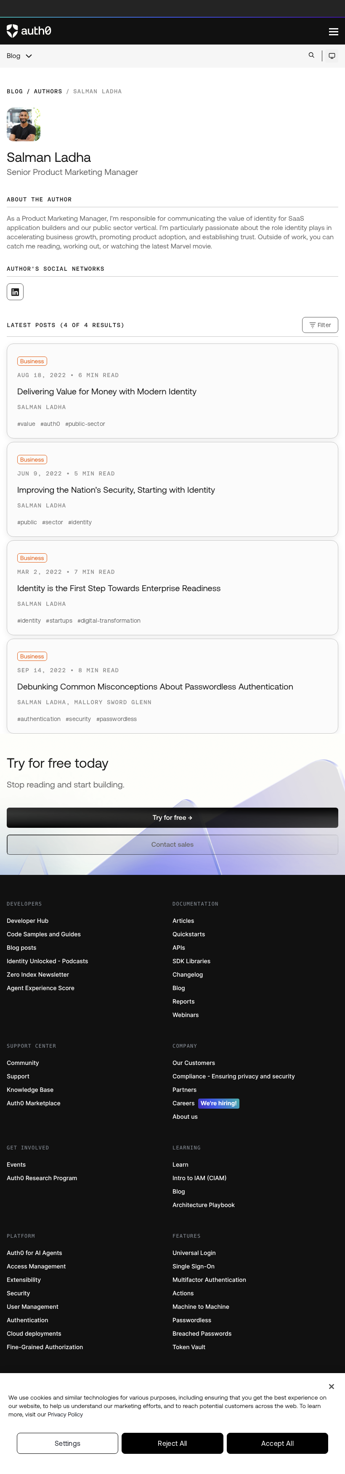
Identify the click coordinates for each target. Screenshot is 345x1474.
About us (185, 1116)
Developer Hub (27, 921)
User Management (32, 1306)
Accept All (277, 1443)
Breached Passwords (201, 1333)
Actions (183, 1293)
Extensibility (24, 1280)
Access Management (36, 1266)
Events (16, 1164)
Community (23, 1063)
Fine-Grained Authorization (45, 1347)
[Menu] (333, 31)
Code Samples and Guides (44, 934)
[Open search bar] (311, 56)
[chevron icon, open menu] (29, 56)
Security (18, 1293)
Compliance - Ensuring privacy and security (233, 1076)
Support (18, 1076)
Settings (68, 1443)
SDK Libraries (191, 961)
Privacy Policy (65, 1414)
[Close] (331, 1386)
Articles (183, 921)
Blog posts (22, 947)
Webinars (185, 1015)
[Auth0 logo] (168, 31)
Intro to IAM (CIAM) (199, 1178)
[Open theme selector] (331, 56)
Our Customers (193, 1063)
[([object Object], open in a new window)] (15, 291)
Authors (48, 91)
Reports (183, 1001)
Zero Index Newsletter (38, 974)
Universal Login (194, 1253)
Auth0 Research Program (42, 1178)
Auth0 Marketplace (34, 1103)
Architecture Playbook (203, 1205)
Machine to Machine (200, 1306)
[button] (172, 818)
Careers (204, 1103)
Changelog (187, 974)
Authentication (27, 1320)
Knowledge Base (30, 1090)
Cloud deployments (34, 1333)
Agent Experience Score (40, 988)
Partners (184, 1090)
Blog (13, 56)
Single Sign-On (193, 1266)
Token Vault (188, 1347)
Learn (180, 1164)
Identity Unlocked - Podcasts (47, 961)
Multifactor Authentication (209, 1280)
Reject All (172, 1443)
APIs (178, 947)
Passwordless (191, 1320)
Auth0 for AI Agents (34, 1253)
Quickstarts (188, 934)
